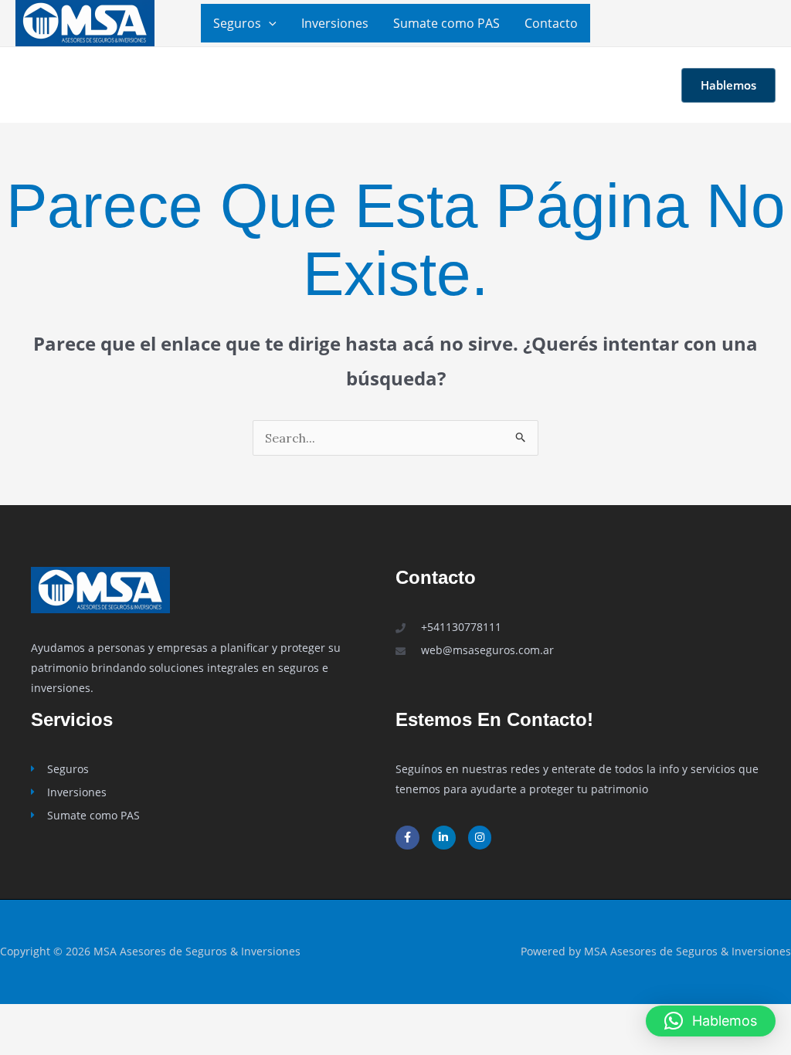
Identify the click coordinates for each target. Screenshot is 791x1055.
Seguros (237, 23)
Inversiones (334, 23)
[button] (269, 23)
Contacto (551, 23)
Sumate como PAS (446, 23)
